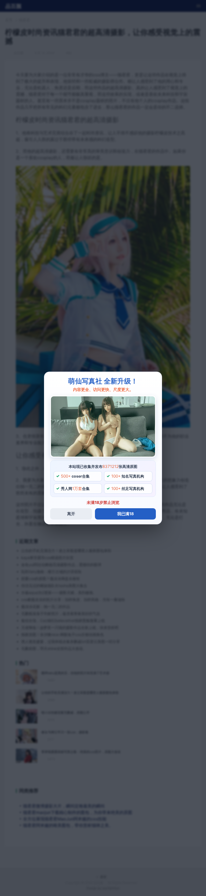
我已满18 (125, 513)
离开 (71, 513)
